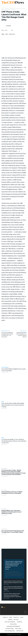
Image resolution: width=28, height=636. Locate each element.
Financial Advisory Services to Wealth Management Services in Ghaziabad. (11, 492)
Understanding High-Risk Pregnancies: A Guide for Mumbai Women (21, 335)
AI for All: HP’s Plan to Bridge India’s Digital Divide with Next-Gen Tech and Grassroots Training (13, 588)
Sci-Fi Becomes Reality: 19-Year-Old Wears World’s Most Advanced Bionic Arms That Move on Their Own (13, 440)
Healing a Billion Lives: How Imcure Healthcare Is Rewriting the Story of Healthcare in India (11, 512)
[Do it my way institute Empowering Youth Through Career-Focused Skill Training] (14, 541)
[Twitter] (14, 452)
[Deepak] (4, 25)
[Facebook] (14, 449)
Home (2, 8)
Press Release (4, 468)
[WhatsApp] (14, 459)
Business (7, 8)
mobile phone (12, 34)
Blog (2, 401)
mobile (6, 34)
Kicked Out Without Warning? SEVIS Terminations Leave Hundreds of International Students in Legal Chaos (12, 595)
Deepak (7, 569)
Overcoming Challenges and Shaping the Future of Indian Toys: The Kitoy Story (7, 335)
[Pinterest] (14, 456)
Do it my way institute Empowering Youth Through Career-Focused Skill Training (12, 531)
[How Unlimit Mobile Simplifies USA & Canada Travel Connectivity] (14, 353)
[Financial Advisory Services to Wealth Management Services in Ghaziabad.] (14, 502)
